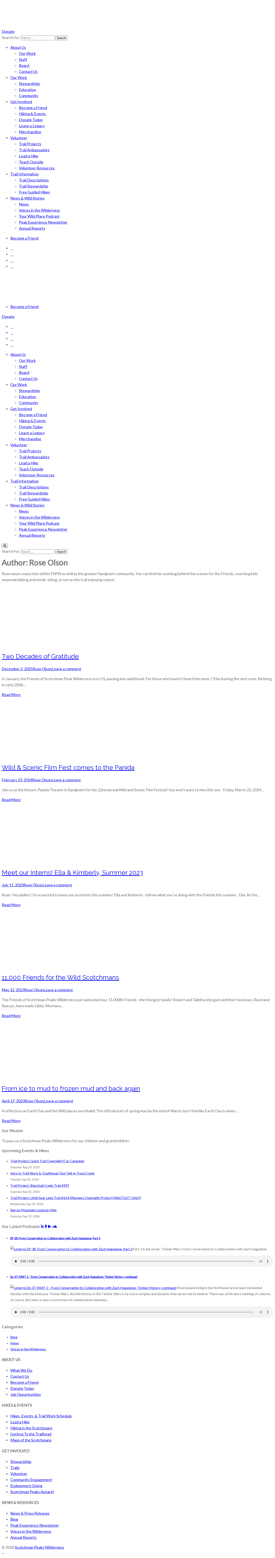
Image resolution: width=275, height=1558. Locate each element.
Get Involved (21, 101)
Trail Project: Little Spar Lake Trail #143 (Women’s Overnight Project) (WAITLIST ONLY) (75, 1198)
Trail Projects (30, 143)
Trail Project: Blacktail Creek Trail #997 (39, 1185)
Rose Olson (42, 668)
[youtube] (11, 260)
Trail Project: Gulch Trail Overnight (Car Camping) (47, 1161)
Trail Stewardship (33, 186)
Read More (11, 694)
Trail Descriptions (34, 180)
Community (28, 95)
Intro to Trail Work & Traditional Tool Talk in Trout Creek (52, 1173)
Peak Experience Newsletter (43, 222)
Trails (15, 1467)
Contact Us (28, 71)
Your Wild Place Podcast (39, 216)
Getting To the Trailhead (30, 1434)
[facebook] (11, 248)
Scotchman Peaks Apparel (32, 1491)
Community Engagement (31, 1479)
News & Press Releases (30, 1513)
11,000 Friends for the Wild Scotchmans (60, 977)
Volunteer (18, 137)
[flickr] (11, 266)
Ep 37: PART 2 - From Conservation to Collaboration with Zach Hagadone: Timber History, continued (73, 1277)
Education (27, 89)
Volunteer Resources (37, 168)
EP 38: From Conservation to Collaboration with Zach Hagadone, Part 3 (55, 1238)
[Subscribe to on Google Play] (49, 1226)
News (24, 204)
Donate (8, 31)
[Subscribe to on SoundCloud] (54, 1226)
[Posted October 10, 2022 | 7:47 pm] (93, 1288)
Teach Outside (31, 162)
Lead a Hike (28, 156)
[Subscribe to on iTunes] (46, 1226)
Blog (13, 1337)
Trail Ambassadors (34, 149)
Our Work (27, 53)
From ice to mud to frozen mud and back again (71, 1088)
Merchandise (30, 131)
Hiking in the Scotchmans (31, 1428)
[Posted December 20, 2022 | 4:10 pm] (71, 1249)
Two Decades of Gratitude (40, 656)
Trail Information (24, 174)
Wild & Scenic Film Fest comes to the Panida (68, 767)
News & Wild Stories (27, 198)
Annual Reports (32, 228)
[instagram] (11, 254)
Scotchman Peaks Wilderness (39, 1547)
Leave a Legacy (32, 125)
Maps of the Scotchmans (31, 1440)
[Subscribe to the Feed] (42, 1226)
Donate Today (31, 119)
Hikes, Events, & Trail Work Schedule (41, 1416)
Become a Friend (33, 107)
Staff (23, 59)
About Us (18, 47)
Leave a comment (66, 668)
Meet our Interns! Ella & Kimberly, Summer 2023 (72, 872)
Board (24, 65)
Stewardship (29, 83)
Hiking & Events (32, 113)
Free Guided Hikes (34, 192)
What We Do (21, 1370)
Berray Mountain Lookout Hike (33, 1210)
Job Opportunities (25, 1394)
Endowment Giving (26, 1485)
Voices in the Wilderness (39, 210)
